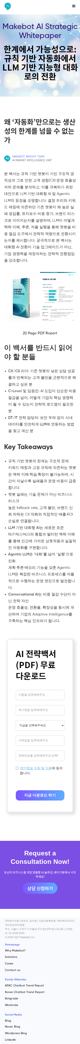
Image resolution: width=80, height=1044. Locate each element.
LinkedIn (10, 1039)
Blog (8, 1020)
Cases (9, 963)
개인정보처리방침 (15, 924)
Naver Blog (12, 1026)
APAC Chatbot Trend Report (24, 985)
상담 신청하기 (40, 888)
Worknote (11, 1005)
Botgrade (11, 998)
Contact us (12, 970)
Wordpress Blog (16, 1033)
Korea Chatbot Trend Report (25, 992)
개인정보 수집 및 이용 (36, 768)
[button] (74, 6)
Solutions (11, 957)
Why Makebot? (15, 950)
